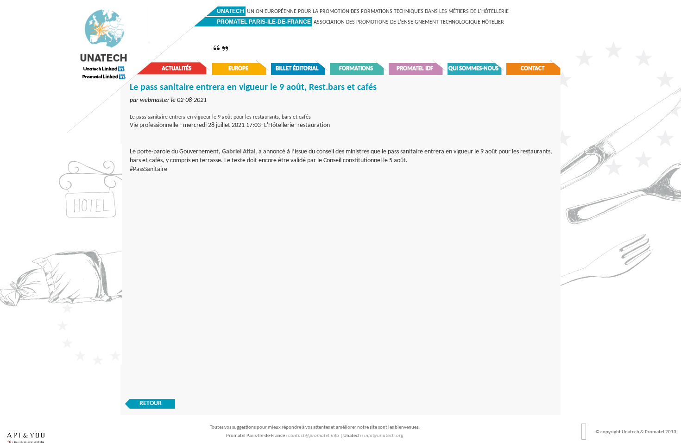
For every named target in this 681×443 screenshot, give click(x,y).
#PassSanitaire (148, 169)
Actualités (176, 68)
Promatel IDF (415, 68)
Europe (238, 68)
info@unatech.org (384, 435)
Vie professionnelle (154, 125)
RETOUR (150, 403)
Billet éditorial (297, 68)
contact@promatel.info (313, 435)
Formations (356, 68)
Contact (532, 68)
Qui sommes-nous (473, 68)
